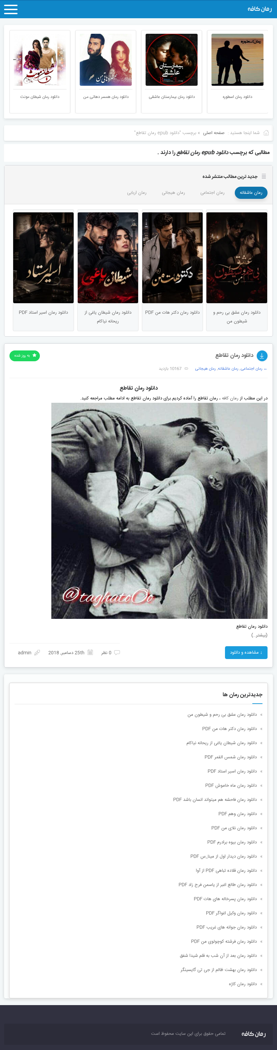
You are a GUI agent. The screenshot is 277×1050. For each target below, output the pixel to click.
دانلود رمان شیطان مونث (105, 97)
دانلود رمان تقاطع (234, 355)
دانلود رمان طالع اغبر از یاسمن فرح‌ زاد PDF (218, 885)
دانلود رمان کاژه (243, 984)
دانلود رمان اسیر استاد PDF (232, 771)
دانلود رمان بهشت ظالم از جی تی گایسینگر (219, 970)
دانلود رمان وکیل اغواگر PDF (231, 913)
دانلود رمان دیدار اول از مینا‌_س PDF (224, 856)
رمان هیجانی (173, 192)
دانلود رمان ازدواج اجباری (40, 97)
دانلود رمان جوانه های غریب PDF (227, 927)
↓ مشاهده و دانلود (246, 652)
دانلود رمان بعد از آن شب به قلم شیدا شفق (218, 956)
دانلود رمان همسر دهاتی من (172, 97)
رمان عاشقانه (251, 192)
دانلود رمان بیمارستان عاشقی (238, 97)
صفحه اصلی (214, 133)
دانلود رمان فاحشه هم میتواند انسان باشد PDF (215, 800)
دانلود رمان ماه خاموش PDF (231, 785)
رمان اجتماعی (212, 192)
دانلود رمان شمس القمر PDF (231, 757)
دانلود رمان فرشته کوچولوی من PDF (224, 941)
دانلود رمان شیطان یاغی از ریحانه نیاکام (221, 743)
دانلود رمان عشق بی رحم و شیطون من (222, 714)
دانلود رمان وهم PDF (238, 814)
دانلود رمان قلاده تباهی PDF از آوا (226, 870)
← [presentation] (14, 59)
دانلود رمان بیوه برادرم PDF (232, 842)
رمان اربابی (137, 192)
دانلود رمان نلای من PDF (234, 828)
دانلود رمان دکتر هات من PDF (229, 729)
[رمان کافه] (232, 9)
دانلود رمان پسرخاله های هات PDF (225, 899)
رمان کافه (230, 398)
